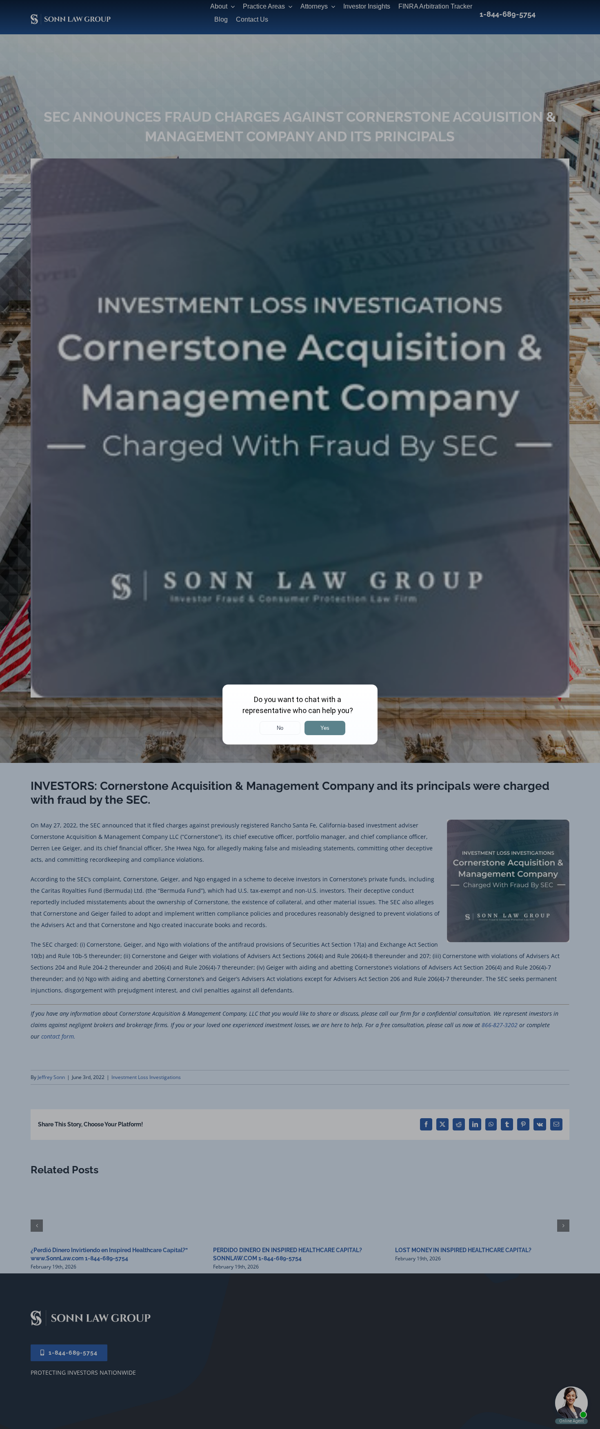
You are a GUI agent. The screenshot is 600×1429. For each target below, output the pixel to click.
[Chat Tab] (300, 714)
